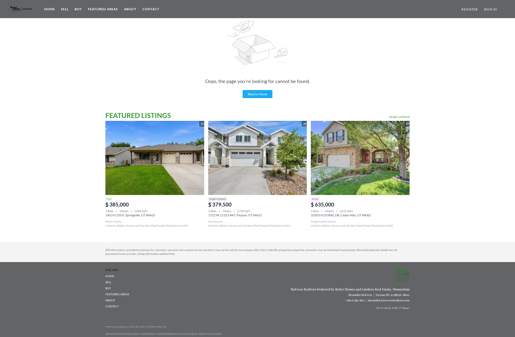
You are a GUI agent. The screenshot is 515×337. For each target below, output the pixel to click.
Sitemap (203, 333)
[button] (118, 276)
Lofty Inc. (123, 326)
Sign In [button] (490, 9)
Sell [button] (65, 9)
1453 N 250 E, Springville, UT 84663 (130, 215)
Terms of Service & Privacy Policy (122, 333)
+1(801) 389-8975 (355, 300)
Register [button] (469, 9)
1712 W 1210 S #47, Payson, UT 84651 (235, 215)
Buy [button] (78, 9)
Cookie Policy (148, 333)
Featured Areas (103, 9)
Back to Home (257, 94)
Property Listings (188, 333)
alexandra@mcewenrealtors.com (389, 300)
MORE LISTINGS (399, 117)
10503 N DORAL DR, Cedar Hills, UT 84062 (341, 215)
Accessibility (215, 333)
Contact (151, 9)
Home (49, 9)
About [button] (130, 9)
